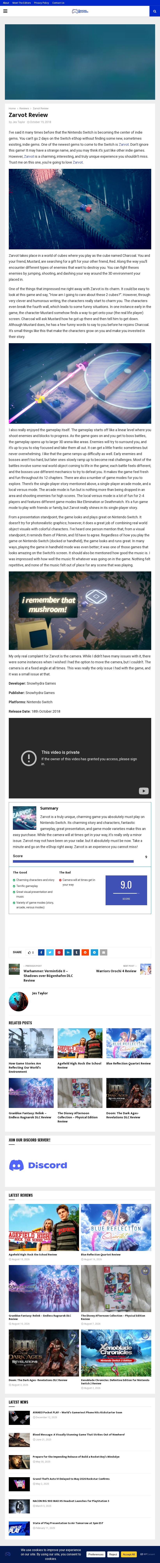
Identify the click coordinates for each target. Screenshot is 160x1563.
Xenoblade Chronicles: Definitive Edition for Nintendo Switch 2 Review (115, 1382)
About (6, 3)
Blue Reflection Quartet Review (128, 1063)
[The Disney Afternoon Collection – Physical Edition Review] (116, 1288)
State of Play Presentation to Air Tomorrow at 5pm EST (68, 1523)
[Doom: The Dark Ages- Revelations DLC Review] (44, 1353)
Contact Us (58, 3)
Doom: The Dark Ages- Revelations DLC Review (123, 1115)
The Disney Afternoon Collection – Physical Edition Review (78, 1117)
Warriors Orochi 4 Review (116, 971)
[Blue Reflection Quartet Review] (116, 1227)
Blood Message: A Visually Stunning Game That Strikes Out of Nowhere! (79, 1434)
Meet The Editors (21, 3)
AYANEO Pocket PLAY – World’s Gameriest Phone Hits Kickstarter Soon (77, 1412)
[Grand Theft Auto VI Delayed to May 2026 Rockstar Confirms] (19, 1484)
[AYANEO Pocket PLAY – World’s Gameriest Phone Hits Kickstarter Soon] (19, 1418)
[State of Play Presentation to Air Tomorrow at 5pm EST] (19, 1528)
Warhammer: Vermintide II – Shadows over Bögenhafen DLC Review (48, 976)
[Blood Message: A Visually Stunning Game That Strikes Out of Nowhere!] (19, 1440)
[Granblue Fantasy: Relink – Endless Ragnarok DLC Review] (44, 1288)
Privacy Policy (41, 3)
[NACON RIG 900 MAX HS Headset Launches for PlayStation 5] (19, 1506)
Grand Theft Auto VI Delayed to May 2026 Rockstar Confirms (71, 1479)
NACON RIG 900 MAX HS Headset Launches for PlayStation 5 (71, 1501)
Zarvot (124, 144)
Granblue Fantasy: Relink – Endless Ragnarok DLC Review (30, 1115)
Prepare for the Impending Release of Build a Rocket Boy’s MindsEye (76, 1456)
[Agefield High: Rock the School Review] (44, 1227)
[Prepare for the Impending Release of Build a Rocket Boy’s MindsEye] (19, 1462)
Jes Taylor (18, 122)
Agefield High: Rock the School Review (79, 1065)
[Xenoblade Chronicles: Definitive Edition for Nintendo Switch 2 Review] (116, 1353)
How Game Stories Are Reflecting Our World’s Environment (25, 1067)
